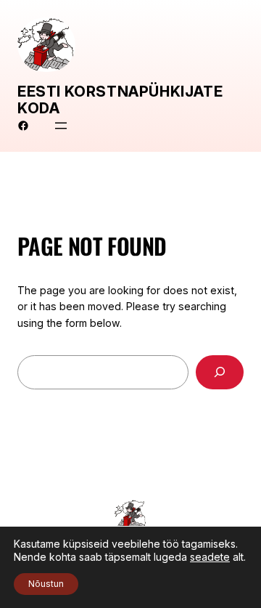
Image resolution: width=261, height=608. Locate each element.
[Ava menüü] (61, 125)
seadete (210, 557)
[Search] (220, 372)
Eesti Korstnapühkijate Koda (120, 100)
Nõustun (46, 583)
